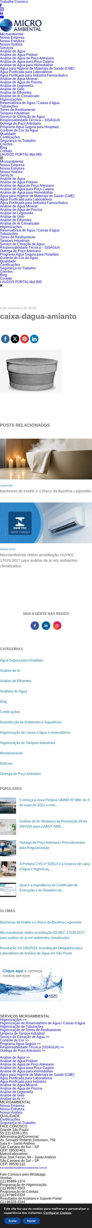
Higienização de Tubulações (21, 1026)
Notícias (6, 763)
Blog (3, 147)
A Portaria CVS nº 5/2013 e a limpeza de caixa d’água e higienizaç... (54, 866)
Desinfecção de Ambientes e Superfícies (30, 722)
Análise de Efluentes (15, 92)
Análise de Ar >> (12, 1099)
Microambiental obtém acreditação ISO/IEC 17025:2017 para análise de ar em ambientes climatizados (38, 560)
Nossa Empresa (12, 37)
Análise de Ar (7, 549)
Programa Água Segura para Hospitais (29, 127)
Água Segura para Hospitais (21, 660)
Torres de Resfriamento (17, 110)
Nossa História (11, 44)
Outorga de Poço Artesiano (20, 123)
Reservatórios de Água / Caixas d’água (29, 103)
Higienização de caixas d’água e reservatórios (35, 732)
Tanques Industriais (15, 113)
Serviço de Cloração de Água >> (24, 1037)
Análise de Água (12, 51)
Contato (6, 151)
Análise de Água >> (15, 1057)
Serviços (6, 48)
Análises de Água (13, 691)
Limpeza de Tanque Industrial (22, 1033)
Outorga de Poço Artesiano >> (23, 1050)
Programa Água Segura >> (20, 1044)
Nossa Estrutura (12, 41)
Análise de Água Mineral (18, 79)
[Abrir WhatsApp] (81, 1217)
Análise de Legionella (16, 85)
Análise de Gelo (12, 89)
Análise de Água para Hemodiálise (26, 65)
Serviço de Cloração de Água (22, 116)
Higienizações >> (13, 1019)
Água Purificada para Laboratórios (26, 72)
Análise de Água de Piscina (21, 82)
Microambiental (11, 34)
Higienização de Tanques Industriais (27, 743)
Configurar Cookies (57, 1213)
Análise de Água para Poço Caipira (27, 61)
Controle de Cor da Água (19, 130)
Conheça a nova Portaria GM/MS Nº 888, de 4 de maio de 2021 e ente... (54, 802)
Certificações (10, 137)
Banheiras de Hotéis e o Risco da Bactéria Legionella (45, 491)
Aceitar (12, 1221)
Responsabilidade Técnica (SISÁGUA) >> (32, 1047)
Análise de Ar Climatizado (19, 96)
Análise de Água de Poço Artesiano (27, 58)
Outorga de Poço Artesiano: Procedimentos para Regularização (52, 845)
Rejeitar (31, 1221)
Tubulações (9, 106)
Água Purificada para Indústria (23, 1081)
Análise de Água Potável (19, 55)
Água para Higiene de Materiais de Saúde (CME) (37, 68)
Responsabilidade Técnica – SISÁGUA (30, 120)
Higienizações (11, 99)
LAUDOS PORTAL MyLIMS (21, 154)
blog (3, 701)
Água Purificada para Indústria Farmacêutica (34, 75)
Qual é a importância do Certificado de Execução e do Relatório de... (48, 887)
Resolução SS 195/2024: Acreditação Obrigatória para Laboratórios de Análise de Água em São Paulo (41, 950)
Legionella (6, 485)
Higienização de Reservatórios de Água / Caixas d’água (42, 1023)
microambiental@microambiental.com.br (23, 1167)
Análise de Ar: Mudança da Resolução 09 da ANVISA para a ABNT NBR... (53, 823)
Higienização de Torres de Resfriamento (30, 1030)
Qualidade (8, 134)
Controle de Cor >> (14, 1040)
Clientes (6, 144)
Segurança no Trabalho (18, 140)
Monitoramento (11, 753)
